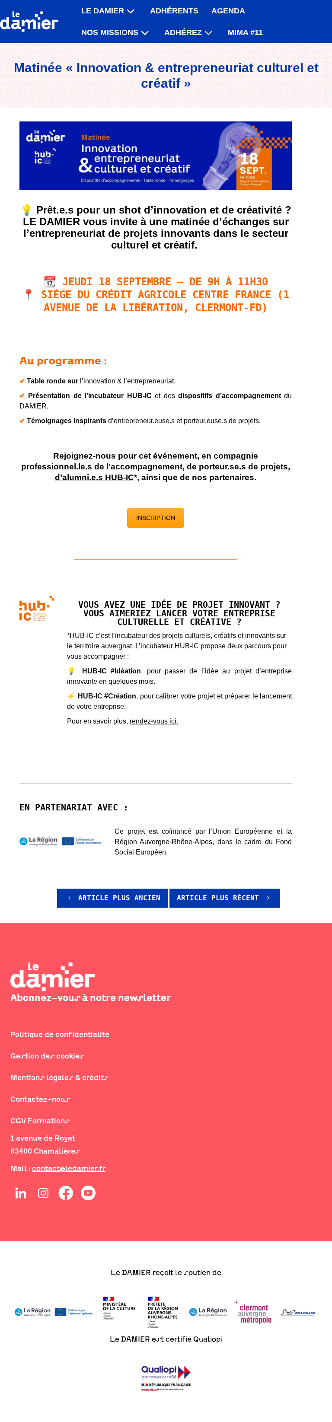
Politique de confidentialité (59, 1034)
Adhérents (174, 10)
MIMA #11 (245, 32)
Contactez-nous (40, 1099)
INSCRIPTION (155, 517)
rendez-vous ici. (154, 721)
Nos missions (109, 32)
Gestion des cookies (47, 1056)
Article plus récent (220, 898)
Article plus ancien (117, 898)
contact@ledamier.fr (68, 1168)
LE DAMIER (102, 10)
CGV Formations (40, 1120)
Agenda (228, 10)
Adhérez (183, 32)
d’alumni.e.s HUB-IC (94, 477)
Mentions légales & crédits (59, 1077)
